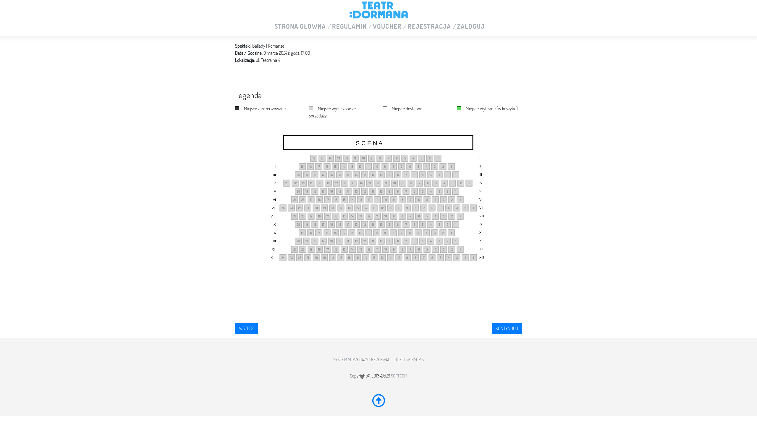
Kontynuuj (507, 328)
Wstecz (246, 328)
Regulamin (349, 26)
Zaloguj (471, 26)
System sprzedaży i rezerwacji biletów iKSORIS (378, 359)
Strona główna (300, 26)
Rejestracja (429, 26)
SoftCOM (399, 376)
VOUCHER (387, 26)
